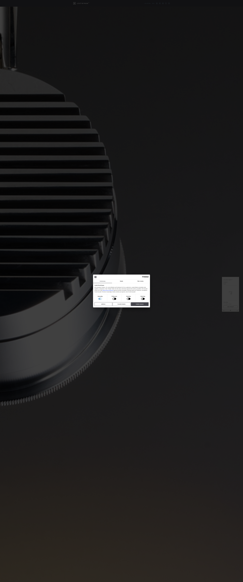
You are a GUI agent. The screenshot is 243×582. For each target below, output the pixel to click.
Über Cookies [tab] (140, 281)
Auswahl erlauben (121, 304)
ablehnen (103, 304)
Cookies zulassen (140, 304)
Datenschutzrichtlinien (108, 290)
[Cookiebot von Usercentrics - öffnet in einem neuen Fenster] (143, 277)
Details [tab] (121, 281)
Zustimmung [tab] (102, 281)
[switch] (114, 299)
